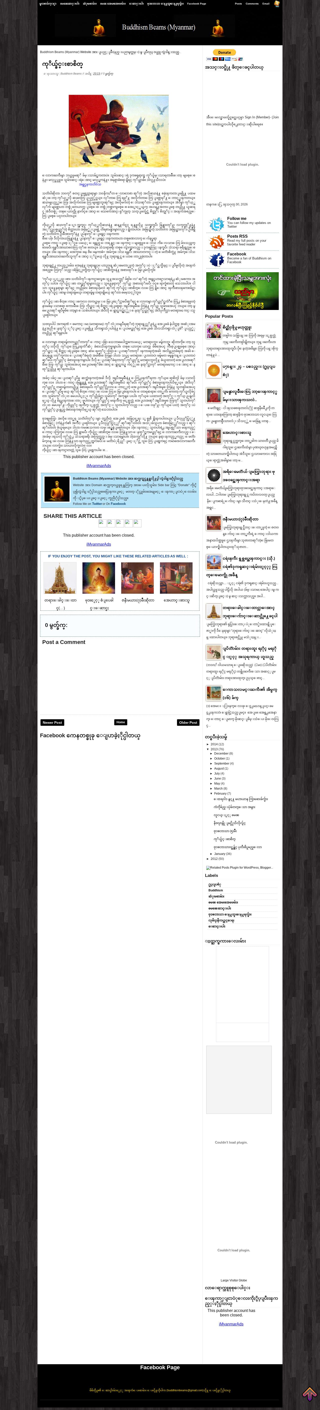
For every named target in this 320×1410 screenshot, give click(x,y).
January (220, 854)
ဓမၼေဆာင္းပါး (69, 3)
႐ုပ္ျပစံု (214, 884)
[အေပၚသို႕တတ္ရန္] (310, 1394)
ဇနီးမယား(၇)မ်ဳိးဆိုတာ (240, 519)
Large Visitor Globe (234, 1280)
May (217, 783)
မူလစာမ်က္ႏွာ (48, 3)
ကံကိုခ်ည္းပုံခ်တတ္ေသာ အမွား (234, 807)
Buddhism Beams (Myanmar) (60, 52)
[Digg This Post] (129, 526)
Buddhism (215, 890)
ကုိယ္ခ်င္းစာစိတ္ (62, 64)
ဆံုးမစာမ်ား (89, 3)
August (219, 768)
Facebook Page (196, 3)
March (219, 788)
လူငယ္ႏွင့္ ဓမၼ (226, 815)
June (218, 778)
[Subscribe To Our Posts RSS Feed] (276, 5)
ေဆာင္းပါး (136, 3)
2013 (214, 749)
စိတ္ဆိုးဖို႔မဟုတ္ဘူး (237, 327)
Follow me (236, 218)
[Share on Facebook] (102, 526)
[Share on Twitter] (111, 526)
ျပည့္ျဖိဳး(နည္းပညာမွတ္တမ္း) (120, 52)
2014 (214, 744)
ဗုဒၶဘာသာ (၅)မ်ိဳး (225, 831)
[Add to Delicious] (120, 526)
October (220, 758)
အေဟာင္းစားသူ (237, 432)
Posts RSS (237, 236)
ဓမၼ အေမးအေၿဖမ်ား (113, 3)
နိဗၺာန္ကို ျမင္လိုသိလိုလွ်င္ (230, 823)
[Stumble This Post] (138, 526)
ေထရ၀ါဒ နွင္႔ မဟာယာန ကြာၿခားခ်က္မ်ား (241, 799)
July (217, 773)
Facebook (118, 504)
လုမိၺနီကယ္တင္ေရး (221, 920)
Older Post (188, 723)
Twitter (97, 504)
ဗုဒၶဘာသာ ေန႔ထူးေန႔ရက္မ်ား (165, 3)
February (220, 793)
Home (120, 722)
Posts (238, 3)
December (221, 753)
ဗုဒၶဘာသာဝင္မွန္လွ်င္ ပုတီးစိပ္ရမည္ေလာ (238, 847)
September (222, 763)
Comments (252, 3)
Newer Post (52, 723)
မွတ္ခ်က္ (109, 73)
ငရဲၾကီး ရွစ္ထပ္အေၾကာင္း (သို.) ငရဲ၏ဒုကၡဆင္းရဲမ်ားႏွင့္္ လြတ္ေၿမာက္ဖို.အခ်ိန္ (241, 566)
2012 (214, 859)
